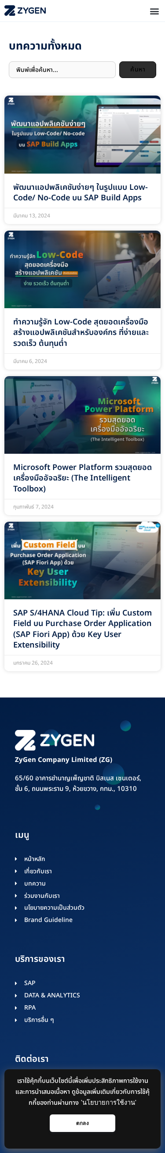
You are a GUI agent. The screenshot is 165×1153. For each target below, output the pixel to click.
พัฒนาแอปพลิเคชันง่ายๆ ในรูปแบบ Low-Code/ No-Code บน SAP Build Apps (80, 192)
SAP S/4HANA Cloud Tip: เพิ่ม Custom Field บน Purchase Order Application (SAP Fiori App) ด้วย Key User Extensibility (82, 629)
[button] (154, 11)
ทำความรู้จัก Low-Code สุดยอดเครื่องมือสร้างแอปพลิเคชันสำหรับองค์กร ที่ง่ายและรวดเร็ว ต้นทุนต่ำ (81, 332)
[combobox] (62, 69)
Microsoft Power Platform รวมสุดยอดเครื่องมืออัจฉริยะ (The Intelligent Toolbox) (82, 478)
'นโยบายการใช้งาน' (108, 1102)
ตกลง (82, 1123)
